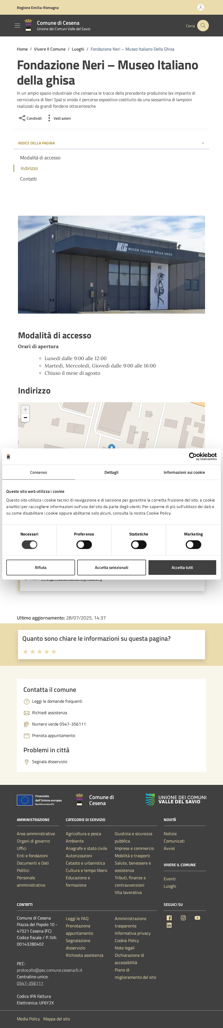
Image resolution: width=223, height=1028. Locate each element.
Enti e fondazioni (32, 855)
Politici (23, 870)
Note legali (125, 948)
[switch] (84, 544)
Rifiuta (41, 567)
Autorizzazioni (79, 855)
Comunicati (174, 841)
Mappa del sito (56, 1018)
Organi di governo (33, 841)
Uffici (21, 848)
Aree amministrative (36, 833)
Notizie (170, 833)
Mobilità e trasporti (132, 855)
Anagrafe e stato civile (86, 848)
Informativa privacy (133, 933)
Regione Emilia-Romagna (38, 7)
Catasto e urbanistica (85, 863)
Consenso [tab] (38, 472)
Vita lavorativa (128, 892)
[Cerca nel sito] (203, 26)
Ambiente (75, 841)
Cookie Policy (127, 940)
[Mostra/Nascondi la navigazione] (17, 25)
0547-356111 (30, 983)
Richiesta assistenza (84, 955)
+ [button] (25, 409)
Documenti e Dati (33, 863)
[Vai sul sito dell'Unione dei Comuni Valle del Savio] (176, 800)
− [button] (25, 417)
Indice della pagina (36, 143)
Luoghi (170, 886)
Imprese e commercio (134, 848)
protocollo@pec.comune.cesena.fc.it (49, 970)
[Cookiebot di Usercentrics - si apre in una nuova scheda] (193, 457)
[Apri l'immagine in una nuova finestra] (111, 265)
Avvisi (169, 848)
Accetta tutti (182, 567)
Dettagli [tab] (111, 472)
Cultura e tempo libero (86, 870)
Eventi (170, 878)
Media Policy (28, 1018)
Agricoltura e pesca (83, 833)
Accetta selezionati (111, 567)
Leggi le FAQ (77, 918)
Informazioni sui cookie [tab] (184, 472)
